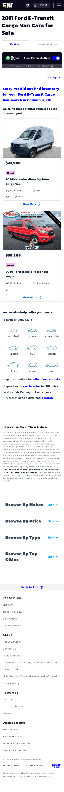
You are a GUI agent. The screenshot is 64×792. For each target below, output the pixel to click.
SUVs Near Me (11, 729)
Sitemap (8, 713)
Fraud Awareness (13, 656)
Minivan (32, 371)
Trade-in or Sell (12, 612)
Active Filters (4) (48, 44)
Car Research (11, 625)
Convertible (51, 336)
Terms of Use (11, 765)
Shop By (8, 605)
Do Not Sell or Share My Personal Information (30, 662)
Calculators (10, 699)
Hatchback (13, 336)
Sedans (13, 354)
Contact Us (9, 649)
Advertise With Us (13, 669)
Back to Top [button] (29, 587)
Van (52, 371)
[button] (27, 5)
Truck (13, 371)
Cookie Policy (11, 683)
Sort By (52, 77)
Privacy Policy (34, 765)
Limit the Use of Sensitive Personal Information (31, 676)
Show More (29, 204)
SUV (32, 354)
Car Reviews (10, 619)
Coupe (32, 336)
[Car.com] (8, 5)
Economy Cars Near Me (16, 743)
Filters (18, 44)
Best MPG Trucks (12, 736)
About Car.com (12, 642)
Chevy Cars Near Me (14, 750)
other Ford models (46, 379)
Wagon (52, 354)
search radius (31, 386)
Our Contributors (13, 706)
